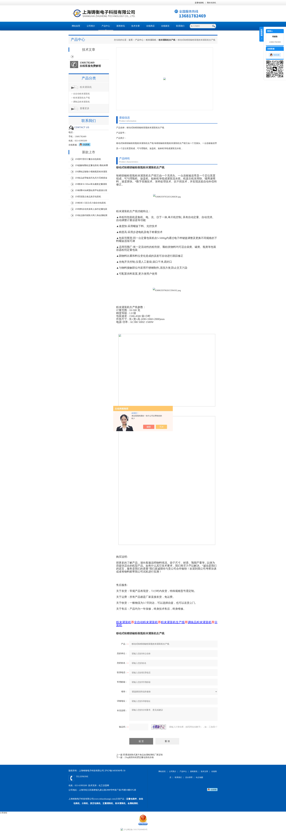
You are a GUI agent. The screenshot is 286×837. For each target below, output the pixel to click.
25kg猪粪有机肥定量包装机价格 (139, 757)
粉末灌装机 (151, 40)
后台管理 (188, 777)
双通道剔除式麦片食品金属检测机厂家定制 (143, 755)
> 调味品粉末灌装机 (80, 102)
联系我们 (180, 26)
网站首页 (76, 26)
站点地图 (199, 777)
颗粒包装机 (211, 3)
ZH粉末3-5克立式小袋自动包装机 (90, 203)
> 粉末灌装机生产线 (80, 98)
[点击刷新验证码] (158, 727)
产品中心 (106, 26)
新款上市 (88, 152)
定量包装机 (199, 3)
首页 (131, 40)
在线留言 (165, 26)
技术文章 (135, 26)
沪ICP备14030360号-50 (115, 771)
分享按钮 (3, 813)
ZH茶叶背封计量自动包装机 (88, 159)
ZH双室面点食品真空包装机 (88, 196)
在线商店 (150, 26)
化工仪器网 (104, 785)
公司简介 (91, 26)
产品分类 (89, 78)
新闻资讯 (120, 26)
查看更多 (84, 108)
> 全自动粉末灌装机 (80, 94)
